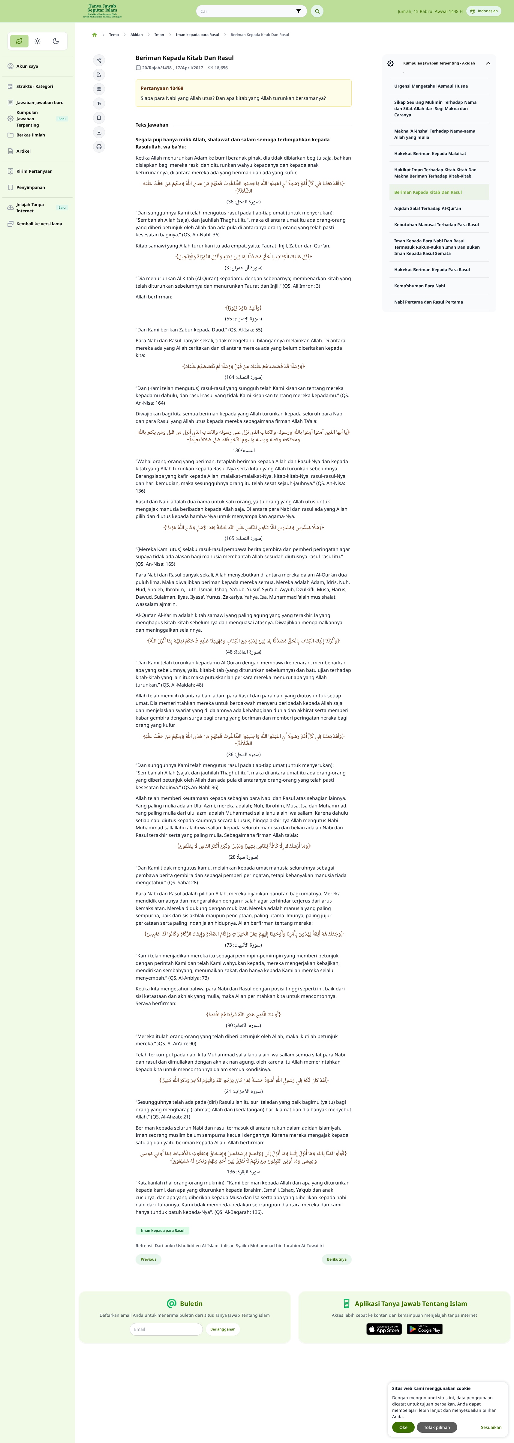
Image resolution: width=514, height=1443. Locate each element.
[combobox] (247, 11)
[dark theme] (56, 41)
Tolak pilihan (437, 1427)
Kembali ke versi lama (39, 224)
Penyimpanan (31, 187)
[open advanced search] (298, 11)
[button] (99, 60)
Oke (403, 1427)
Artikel (24, 151)
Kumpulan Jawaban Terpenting (41, 118)
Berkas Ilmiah (31, 135)
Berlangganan (223, 1329)
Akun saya (27, 66)
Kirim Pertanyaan (35, 171)
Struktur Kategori (35, 86)
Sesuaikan (491, 1427)
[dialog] (448, 1409)
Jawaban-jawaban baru (40, 103)
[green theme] (19, 41)
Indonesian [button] (488, 10)
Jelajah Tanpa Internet (41, 208)
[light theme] (38, 41)
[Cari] (317, 11)
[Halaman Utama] (94, 35)
